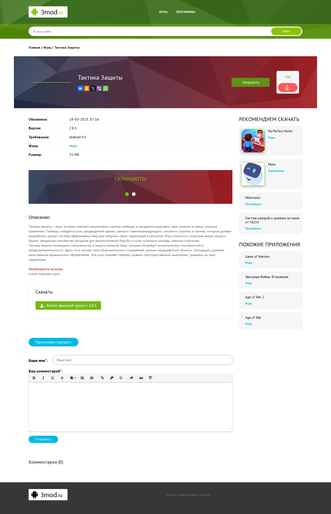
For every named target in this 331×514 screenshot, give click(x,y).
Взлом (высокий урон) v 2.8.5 (71, 305)
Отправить (43, 439)
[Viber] (99, 88)
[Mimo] (253, 174)
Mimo (272, 164)
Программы (185, 12)
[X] (93, 88)
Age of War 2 (254, 297)
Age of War (253, 318)
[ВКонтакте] (80, 88)
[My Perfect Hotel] (253, 141)
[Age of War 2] (241, 295)
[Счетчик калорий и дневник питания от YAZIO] (241, 216)
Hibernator (253, 198)
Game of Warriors (257, 257)
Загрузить (250, 82)
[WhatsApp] (105, 88)
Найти (286, 31)
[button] (127, 194)
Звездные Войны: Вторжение (266, 277)
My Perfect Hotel (280, 131)
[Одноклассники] (86, 88)
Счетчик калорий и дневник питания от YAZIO (272, 220)
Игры (163, 12)
